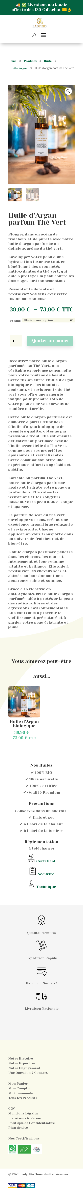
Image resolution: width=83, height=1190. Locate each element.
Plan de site (18, 1127)
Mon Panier (18, 1083)
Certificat (46, 861)
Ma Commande (20, 1093)
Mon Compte (18, 1088)
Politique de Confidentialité (31, 1123)
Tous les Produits (22, 1098)
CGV (11, 1108)
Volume (15, 321)
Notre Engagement (24, 1068)
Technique (46, 887)
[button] (68, 91)
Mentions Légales (23, 1113)
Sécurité (46, 874)
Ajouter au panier (50, 340)
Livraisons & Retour (25, 1118)
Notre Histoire (20, 1058)
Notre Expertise (21, 1063)
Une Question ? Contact (28, 1073)
